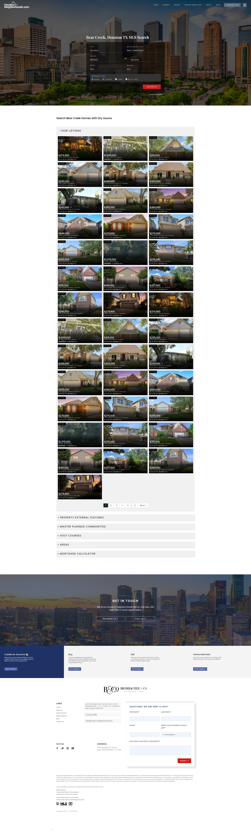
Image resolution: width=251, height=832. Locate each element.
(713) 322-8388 (91, 715)
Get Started (74, 669)
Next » (143, 505)
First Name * (135, 712)
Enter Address (199, 669)
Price (93, 56)
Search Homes (61, 713)
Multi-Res (132, 79)
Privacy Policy (74, 811)
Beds (92, 65)
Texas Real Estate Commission (67, 792)
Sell (157, 662)
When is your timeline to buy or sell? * (174, 726)
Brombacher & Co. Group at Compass (102, 706)
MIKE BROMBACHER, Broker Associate (101, 704)
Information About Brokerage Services (70, 800)
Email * (133, 725)
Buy (95, 662)
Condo (108, 79)
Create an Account (32, 662)
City (92, 46)
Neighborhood (135, 46)
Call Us (139, 619)
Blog (218, 5)
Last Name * (166, 712)
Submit (183, 761)
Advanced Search (156, 95)
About (208, 5)
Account (245, 5)
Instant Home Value (193, 5)
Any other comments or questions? (145, 741)
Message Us (109, 619)
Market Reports (61, 716)
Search (166, 5)
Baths (130, 65)
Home (156, 5)
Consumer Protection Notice (67, 794)
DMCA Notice (61, 790)
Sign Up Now (10, 669)
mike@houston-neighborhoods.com (99, 721)
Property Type (98, 76)
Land (120, 79)
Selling (177, 5)
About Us (59, 710)
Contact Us (232, 5)
